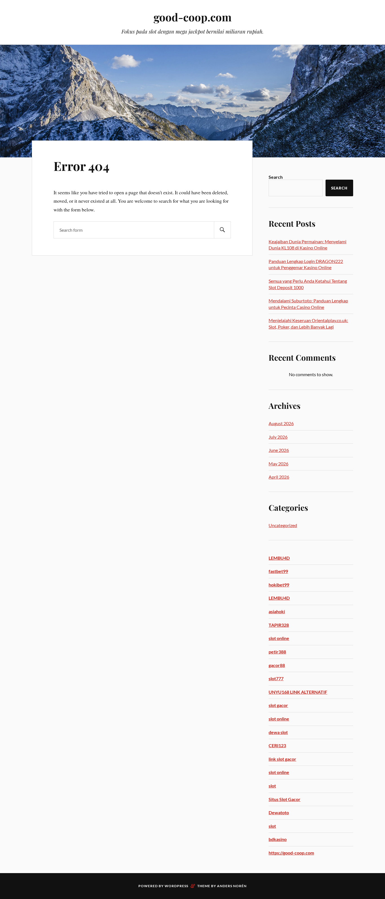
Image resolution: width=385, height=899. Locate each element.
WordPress (176, 886)
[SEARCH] (222, 229)
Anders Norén (232, 886)
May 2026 (278, 463)
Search (276, 177)
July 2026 (278, 437)
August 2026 (281, 423)
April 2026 (279, 476)
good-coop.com (193, 17)
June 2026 (279, 450)
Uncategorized (283, 525)
